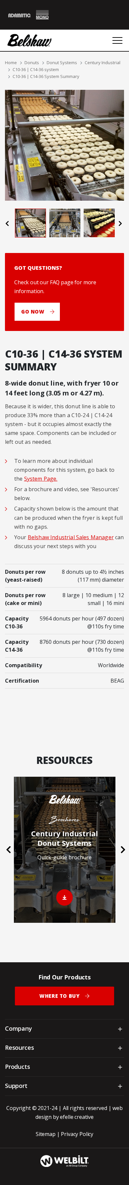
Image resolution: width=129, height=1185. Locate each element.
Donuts (31, 62)
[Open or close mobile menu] (117, 40)
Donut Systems (62, 62)
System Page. (41, 478)
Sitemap (46, 1134)
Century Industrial (102, 62)
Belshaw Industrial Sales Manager (71, 537)
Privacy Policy (77, 1134)
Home (11, 62)
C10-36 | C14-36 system (36, 69)
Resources (19, 1047)
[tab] (30, 223)
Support (16, 1086)
